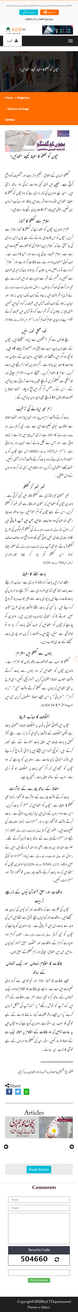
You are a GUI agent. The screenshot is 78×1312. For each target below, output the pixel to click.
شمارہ (9, 40)
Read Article (39, 1169)
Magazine (23, 97)
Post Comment (39, 1280)
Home (9, 97)
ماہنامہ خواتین (28, 12)
